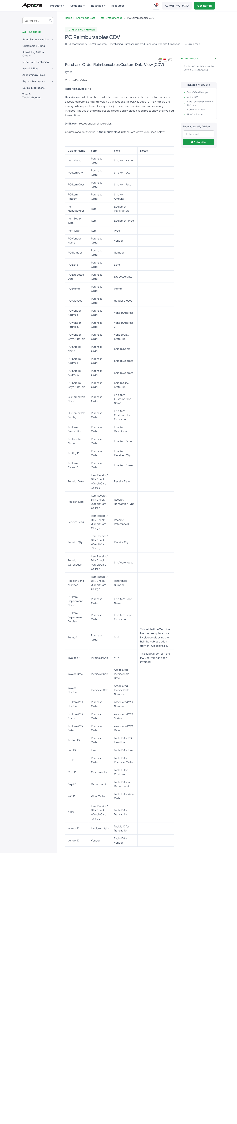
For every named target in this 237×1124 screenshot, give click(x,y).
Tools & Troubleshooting (31, 96)
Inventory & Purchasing (35, 62)
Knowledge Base (85, 17)
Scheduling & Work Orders (33, 54)
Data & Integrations (33, 87)
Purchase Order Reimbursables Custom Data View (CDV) (199, 68)
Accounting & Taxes (33, 74)
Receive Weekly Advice (196, 126)
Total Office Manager (111, 17)
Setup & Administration (35, 39)
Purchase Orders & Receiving (140, 43)
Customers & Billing (33, 45)
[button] (216, 59)
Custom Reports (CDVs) (82, 43)
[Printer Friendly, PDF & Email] (165, 59)
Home (68, 17)
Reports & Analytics (33, 81)
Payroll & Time (30, 68)
